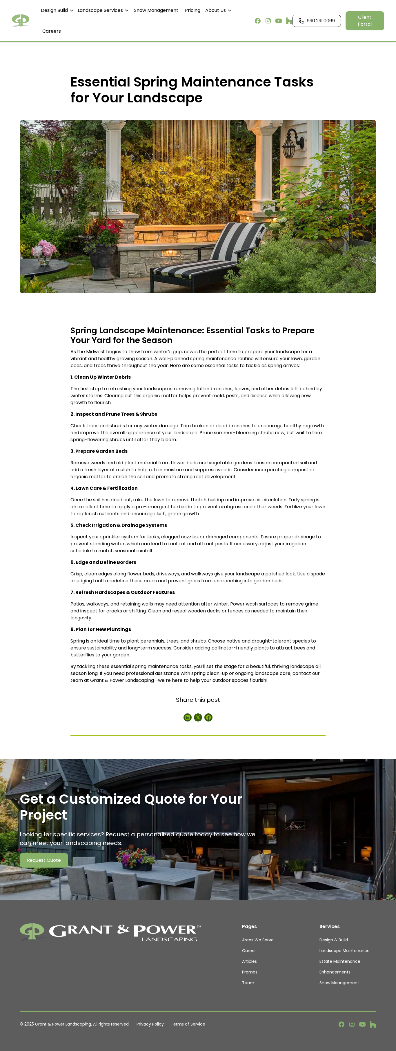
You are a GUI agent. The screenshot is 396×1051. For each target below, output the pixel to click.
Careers (51, 31)
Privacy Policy (150, 1024)
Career (249, 951)
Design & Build (333, 940)
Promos (249, 972)
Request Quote (44, 860)
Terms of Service (188, 1024)
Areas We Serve (258, 940)
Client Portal (365, 20)
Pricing (192, 10)
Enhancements (334, 972)
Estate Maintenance (339, 961)
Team (248, 983)
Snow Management (156, 10)
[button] (57, 10)
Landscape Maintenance (344, 951)
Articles (249, 961)
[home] (22, 20)
